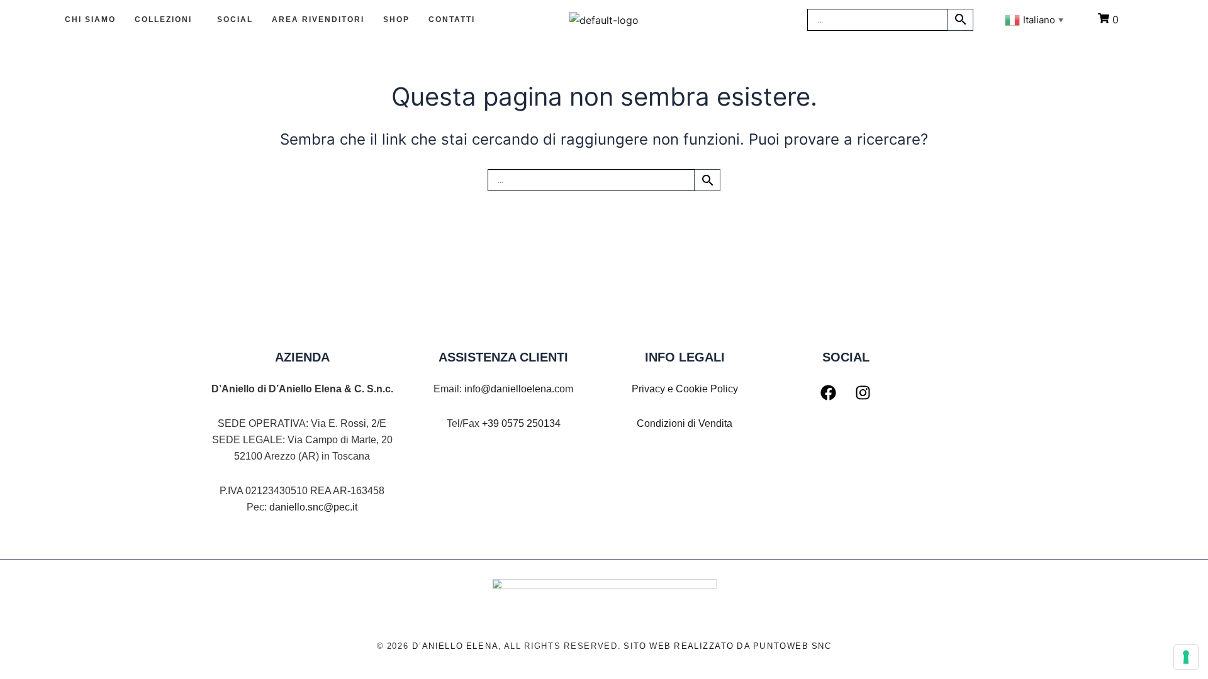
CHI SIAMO (90, 19)
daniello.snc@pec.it (313, 507)
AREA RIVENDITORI (318, 19)
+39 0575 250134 (521, 423)
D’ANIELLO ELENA (454, 646)
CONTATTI (451, 19)
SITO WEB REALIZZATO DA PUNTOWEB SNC (728, 646)
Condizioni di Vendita (684, 423)
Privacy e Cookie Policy (685, 389)
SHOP (396, 19)
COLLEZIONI (163, 19)
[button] (166, 19)
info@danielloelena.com (518, 389)
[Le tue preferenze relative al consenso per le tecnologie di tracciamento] (1186, 657)
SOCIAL (235, 19)
